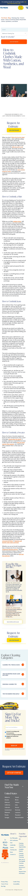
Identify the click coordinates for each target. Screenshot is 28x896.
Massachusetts (19, 817)
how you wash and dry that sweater (13, 443)
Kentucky (17, 810)
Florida (7, 815)
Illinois (17, 800)
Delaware (7, 812)
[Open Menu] (27, 8)
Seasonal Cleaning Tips (10, 684)
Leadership (12, 845)
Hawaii (17, 797)
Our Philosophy (14, 838)
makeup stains (17, 221)
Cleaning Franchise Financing (21, 855)
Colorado (7, 807)
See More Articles (13, 622)
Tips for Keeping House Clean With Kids (11, 674)
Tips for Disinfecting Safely (11, 694)
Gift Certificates (14, 840)
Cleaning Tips (13, 849)
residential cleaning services (10, 549)
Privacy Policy (4, 881)
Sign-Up (14, 745)
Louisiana (17, 812)
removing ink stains (7, 541)
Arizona (7, 800)
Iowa (16, 805)
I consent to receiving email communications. (12, 732)
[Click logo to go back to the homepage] (4, 7)
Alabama (7, 797)
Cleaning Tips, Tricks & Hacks (11, 665)
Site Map (3, 886)
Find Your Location (5, 854)
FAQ (11, 842)
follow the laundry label (17, 137)
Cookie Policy (16, 881)
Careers (12, 847)
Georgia (7, 817)
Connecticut (8, 810)
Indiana (17, 802)
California (7, 805)
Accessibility (16, 884)
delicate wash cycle (17, 147)
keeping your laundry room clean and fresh (12, 541)
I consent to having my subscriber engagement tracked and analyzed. (14, 736)
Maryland (17, 815)
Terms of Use (4, 884)
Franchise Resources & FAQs (22, 867)
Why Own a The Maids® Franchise (22, 861)
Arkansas (7, 802)
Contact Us (13, 854)
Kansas (17, 807)
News (11, 852)
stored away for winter (15, 439)
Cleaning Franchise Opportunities (22, 845)
